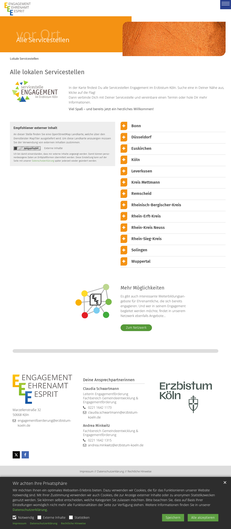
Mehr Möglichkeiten (142, 288)
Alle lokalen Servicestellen (47, 72)
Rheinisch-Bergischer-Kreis (156, 204)
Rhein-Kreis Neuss (148, 227)
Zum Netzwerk (136, 328)
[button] (16, 454)
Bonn (136, 125)
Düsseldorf (141, 137)
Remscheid (141, 193)
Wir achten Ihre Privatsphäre (40, 483)
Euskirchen (141, 148)
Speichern (173, 518)
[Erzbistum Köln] (185, 397)
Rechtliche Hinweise (73, 523)
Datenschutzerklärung (30, 509)
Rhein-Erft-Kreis (146, 216)
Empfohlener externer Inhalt (35, 128)
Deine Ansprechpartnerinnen (109, 379)
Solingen (139, 249)
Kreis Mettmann (145, 182)
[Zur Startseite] (16, 6)
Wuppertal (141, 261)
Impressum (19, 523)
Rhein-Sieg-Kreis (146, 238)
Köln (135, 159)
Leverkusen (141, 171)
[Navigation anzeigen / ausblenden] (225, 4)
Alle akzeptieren (203, 518)
